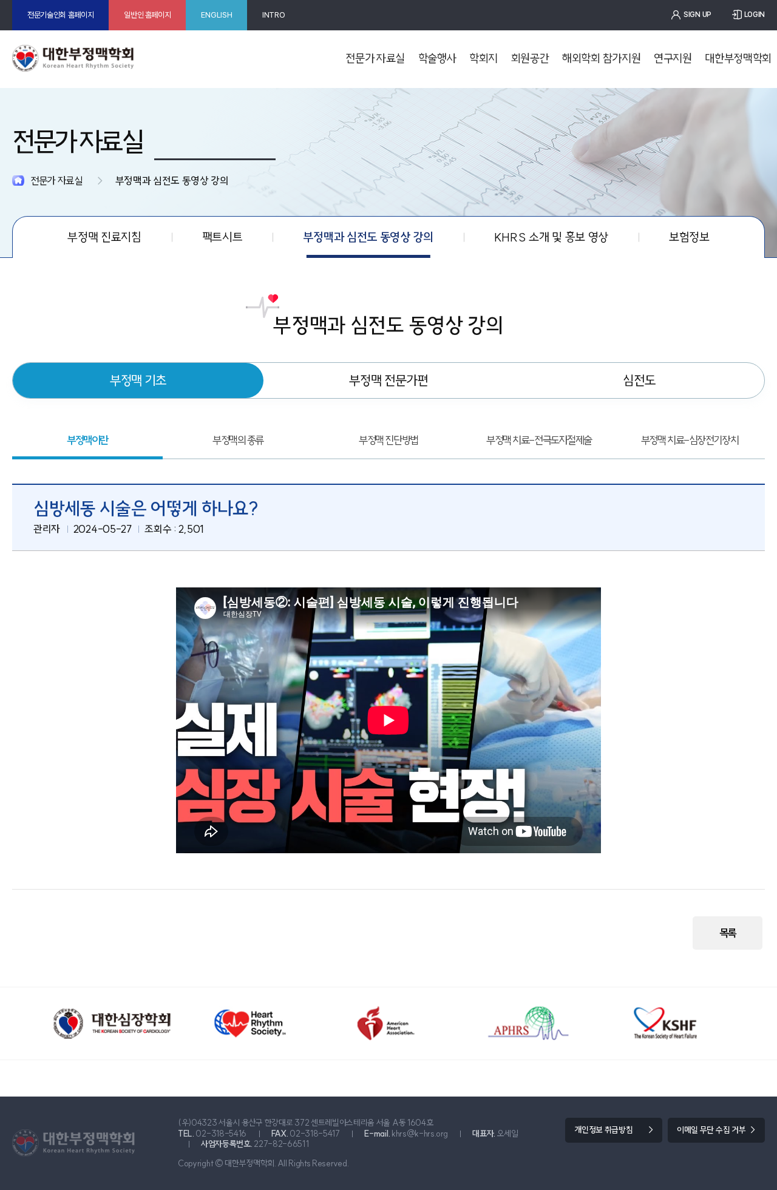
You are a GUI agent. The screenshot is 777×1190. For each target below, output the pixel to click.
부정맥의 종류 (237, 440)
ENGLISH (216, 14)
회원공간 (530, 58)
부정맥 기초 (138, 380)
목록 (727, 933)
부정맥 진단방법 (388, 440)
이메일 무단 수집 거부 (711, 1129)
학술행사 (437, 58)
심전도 (639, 380)
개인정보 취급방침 (603, 1129)
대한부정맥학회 (738, 58)
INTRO (273, 14)
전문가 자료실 (375, 58)
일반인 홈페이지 (147, 14)
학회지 (483, 58)
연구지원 (673, 58)
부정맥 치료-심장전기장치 (689, 440)
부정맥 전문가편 (388, 380)
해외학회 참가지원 (601, 58)
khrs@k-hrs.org (420, 1133)
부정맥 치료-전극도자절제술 (539, 440)
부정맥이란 (87, 440)
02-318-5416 (220, 1133)
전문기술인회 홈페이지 (60, 14)
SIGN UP (697, 14)
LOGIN (754, 14)
